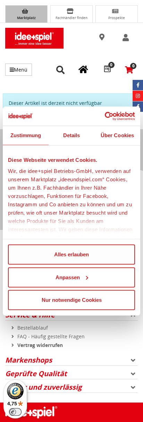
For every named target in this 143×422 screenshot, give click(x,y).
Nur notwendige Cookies (72, 300)
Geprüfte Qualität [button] (36, 373)
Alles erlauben (71, 254)
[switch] (15, 412)
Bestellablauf (32, 327)
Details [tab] (71, 135)
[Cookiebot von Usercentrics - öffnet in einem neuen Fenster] (104, 116)
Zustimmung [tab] (25, 135)
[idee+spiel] (34, 38)
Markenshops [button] (28, 360)
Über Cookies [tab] (117, 135)
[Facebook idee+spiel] (138, 85)
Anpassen (68, 277)
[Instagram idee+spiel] (138, 96)
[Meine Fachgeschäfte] (83, 69)
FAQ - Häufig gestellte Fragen (51, 336)
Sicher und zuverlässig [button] (43, 387)
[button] (102, 37)
